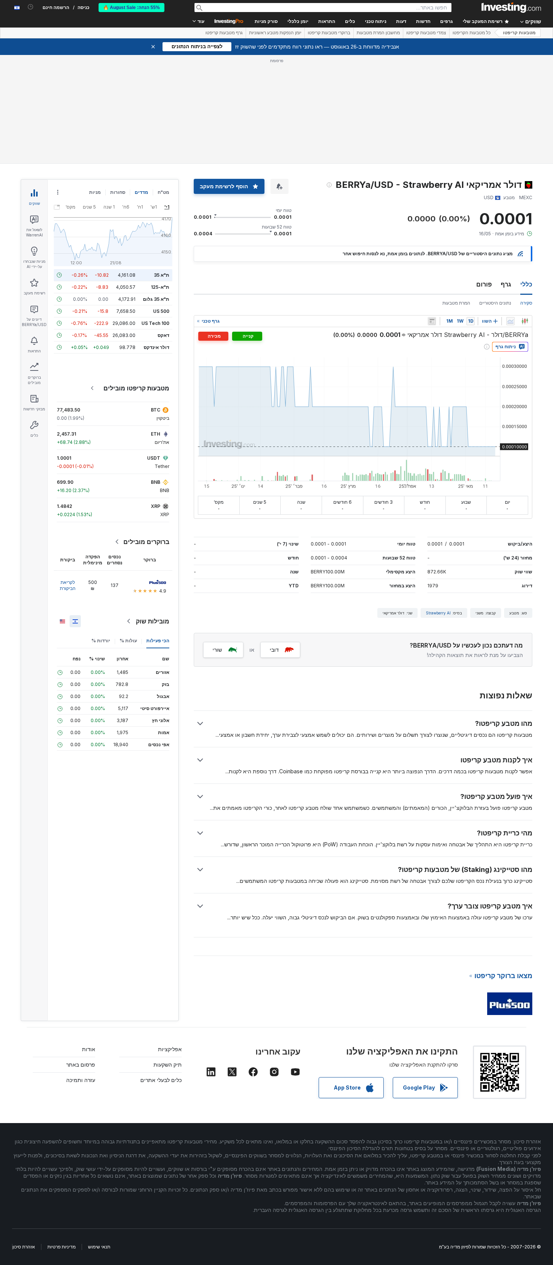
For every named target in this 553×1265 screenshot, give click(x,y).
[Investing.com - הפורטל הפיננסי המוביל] (511, 7)
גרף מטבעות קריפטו (224, 32)
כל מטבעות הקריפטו (472, 32)
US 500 (161, 311)
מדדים (141, 192)
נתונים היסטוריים (495, 303)
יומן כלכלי (297, 21)
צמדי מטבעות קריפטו (426, 32)
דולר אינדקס (156, 347)
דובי (274, 649)
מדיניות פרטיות (61, 1247)
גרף (506, 284)
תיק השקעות (167, 1064)
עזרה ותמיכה (80, 1080)
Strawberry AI (438, 613)
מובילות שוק (152, 621)
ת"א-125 (160, 287)
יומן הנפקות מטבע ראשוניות (275, 32)
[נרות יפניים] (525, 321)
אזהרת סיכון (23, 1247)
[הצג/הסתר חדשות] (432, 321)
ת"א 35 (161, 275)
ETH (155, 434)
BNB (155, 482)
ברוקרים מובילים (146, 542)
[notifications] (30, 7)
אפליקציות (170, 1049)
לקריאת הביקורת (68, 585)
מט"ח (163, 192)
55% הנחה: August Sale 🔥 (131, 7)
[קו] (510, 321)
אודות (88, 1049)
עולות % (128, 640)
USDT (153, 458)
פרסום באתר (80, 1064)
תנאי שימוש (99, 1247)
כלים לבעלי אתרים (161, 1080)
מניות (95, 192)
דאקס (163, 335)
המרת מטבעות (456, 303)
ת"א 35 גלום (156, 299)
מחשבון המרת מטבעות (378, 32)
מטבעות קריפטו (519, 32)
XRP (155, 506)
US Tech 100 (155, 323)
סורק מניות (266, 21)
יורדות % (100, 640)
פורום (484, 284)
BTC (155, 410)
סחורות (117, 192)
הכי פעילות (157, 640)
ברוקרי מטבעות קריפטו (329, 32)
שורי (217, 649)
